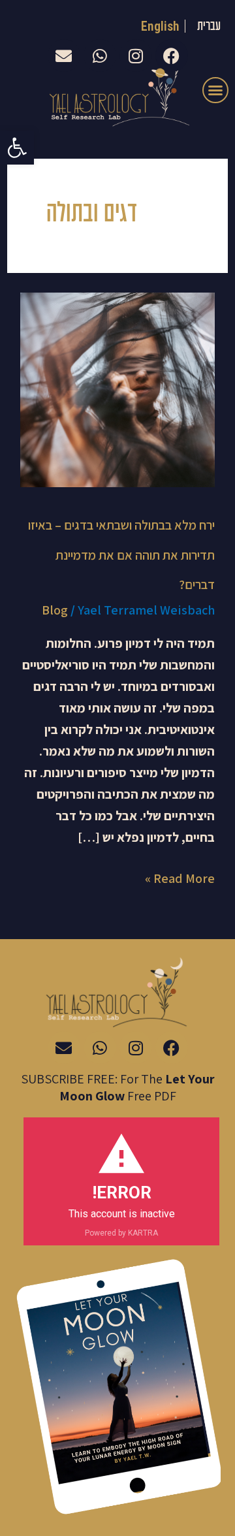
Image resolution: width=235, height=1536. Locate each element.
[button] (17, 148)
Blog (55, 609)
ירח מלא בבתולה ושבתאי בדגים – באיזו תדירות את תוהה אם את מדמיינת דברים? (121, 555)
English (160, 26)
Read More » (180, 877)
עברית (209, 26)
